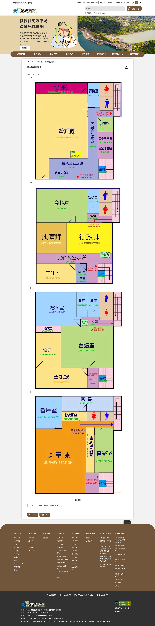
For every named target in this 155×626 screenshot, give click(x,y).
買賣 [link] (99, 13)
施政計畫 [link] (60, 538)
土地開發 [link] (60, 544)
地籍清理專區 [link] (61, 563)
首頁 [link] (31, 62)
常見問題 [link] (102, 3)
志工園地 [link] (74, 557)
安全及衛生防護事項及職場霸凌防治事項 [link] (105, 559)
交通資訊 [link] (89, 541)
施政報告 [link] (60, 541)
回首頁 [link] (79, 3)
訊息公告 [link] (37, 54)
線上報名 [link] (74, 567)
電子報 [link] (73, 564)
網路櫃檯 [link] (74, 544)
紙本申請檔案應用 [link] (119, 550)
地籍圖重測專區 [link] (62, 559)
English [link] (126, 3)
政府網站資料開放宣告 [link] (83, 595)
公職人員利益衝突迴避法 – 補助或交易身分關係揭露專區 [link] (105, 550)
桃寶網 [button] (25, 48)
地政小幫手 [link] (75, 547)
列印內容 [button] (126, 67)
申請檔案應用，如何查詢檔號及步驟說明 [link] (119, 540)
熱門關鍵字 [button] (89, 13)
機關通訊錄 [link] (101, 54)
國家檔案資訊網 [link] (119, 565)
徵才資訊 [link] (31, 551)
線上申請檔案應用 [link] (119, 555)
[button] (22, 2)
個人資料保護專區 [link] (105, 542)
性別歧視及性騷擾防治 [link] (105, 565)
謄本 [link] (103, 13)
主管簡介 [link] (17, 554)
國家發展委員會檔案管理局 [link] (119, 575)
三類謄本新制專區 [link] (62, 573)
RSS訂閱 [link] (31, 547)
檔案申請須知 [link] (119, 546)
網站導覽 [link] (86, 3)
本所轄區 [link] (17, 551)
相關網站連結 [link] (119, 580)
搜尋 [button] (137, 9)
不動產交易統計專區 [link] (62, 552)
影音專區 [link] (74, 560)
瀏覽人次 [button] (118, 611)
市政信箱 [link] (94, 3)
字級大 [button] (140, 2)
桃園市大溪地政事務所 (25, 10)
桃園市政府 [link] (118, 3)
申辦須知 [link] (53, 54)
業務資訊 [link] (69, 54)
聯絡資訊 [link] (89, 538)
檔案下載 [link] (74, 554)
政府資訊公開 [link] (117, 54)
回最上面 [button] (44, 515)
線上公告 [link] (31, 541)
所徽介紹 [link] (17, 544)
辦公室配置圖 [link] (49, 62)
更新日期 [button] (118, 608)
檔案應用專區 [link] (134, 54)
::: (0, 51)
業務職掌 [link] (17, 557)
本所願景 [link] (17, 547)
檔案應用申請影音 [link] (119, 561)
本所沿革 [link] (17, 538)
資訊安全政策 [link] (102, 595)
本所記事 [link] (17, 541)
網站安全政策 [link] (65, 595)
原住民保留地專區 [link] (62, 567)
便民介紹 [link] (74, 538)
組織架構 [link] (17, 560)
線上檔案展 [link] (118, 583)
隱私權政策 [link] (51, 595)
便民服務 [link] (85, 54)
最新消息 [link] (31, 538)
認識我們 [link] (21, 54)
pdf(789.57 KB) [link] (56, 506)
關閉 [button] (128, 522)
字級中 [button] (136, 2)
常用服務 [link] (74, 541)
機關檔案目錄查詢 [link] (119, 570)
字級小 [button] (132, 2)
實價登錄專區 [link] (61, 556)
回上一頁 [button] (32, 515)
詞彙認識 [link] (74, 551)
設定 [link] (95, 13)
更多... (16, 570)
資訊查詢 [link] (60, 547)
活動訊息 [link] (31, 544)
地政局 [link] (109, 3)
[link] (116, 603)
